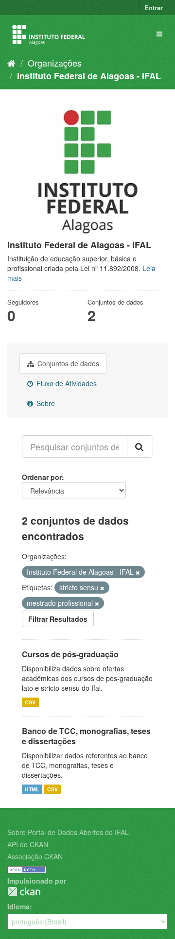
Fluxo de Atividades (66, 383)
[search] (140, 446)
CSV (30, 702)
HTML (32, 789)
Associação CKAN (35, 856)
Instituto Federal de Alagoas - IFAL (89, 75)
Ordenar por (42, 477)
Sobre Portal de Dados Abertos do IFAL (68, 832)
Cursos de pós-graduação (70, 654)
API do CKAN (27, 844)
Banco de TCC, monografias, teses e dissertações (86, 736)
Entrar (153, 7)
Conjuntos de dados (67, 363)
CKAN (23, 892)
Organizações (55, 62)
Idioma (18, 906)
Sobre (45, 403)
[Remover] (138, 572)
